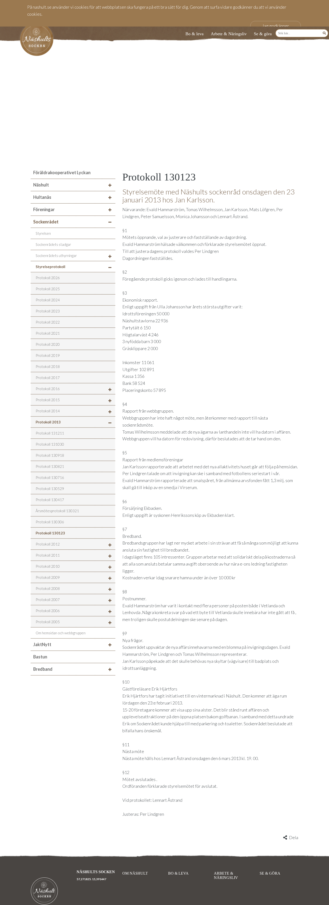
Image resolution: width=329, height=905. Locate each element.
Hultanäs (42, 197)
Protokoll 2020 (48, 344)
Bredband (43, 669)
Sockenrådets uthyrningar (56, 255)
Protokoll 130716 (50, 477)
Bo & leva (194, 33)
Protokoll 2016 (48, 389)
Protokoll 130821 (50, 466)
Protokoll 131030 (50, 444)
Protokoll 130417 (50, 499)
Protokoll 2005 (48, 622)
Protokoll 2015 (48, 400)
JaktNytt (42, 644)
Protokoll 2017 (48, 377)
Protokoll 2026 (48, 278)
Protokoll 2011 (48, 555)
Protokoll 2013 (48, 422)
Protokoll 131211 (50, 433)
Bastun (40, 656)
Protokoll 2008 (48, 588)
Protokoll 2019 (48, 355)
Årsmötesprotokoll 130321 (57, 511)
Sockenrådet (46, 221)
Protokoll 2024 (48, 300)
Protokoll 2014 (48, 411)
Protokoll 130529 (50, 488)
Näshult (41, 184)
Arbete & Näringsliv (229, 33)
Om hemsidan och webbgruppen (61, 633)
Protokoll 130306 (50, 522)
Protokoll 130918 (50, 455)
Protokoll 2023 (48, 311)
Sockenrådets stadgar (53, 244)
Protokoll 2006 (48, 610)
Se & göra (263, 33)
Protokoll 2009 (48, 577)
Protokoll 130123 (50, 533)
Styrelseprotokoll (50, 266)
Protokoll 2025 (48, 289)
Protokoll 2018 (48, 366)
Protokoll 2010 (48, 566)
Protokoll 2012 (48, 544)
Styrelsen (43, 233)
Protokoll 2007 (48, 599)
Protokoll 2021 (48, 333)
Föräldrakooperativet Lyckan (62, 172)
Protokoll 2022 (48, 322)
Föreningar (44, 209)
